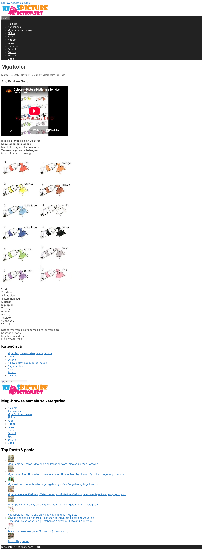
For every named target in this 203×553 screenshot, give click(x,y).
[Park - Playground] (11, 538)
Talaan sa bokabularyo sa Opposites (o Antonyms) (38, 531)
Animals (12, 23)
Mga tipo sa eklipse (13, 336)
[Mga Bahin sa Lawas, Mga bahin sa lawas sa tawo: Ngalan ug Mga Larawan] (11, 460)
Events (12, 372)
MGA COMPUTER (11, 339)
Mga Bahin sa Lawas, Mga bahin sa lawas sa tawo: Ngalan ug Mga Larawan (53, 463)
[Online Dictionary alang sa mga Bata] (25, 14)
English (8, 381)
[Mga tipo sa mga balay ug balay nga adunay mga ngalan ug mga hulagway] (11, 501)
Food (11, 36)
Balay (11, 42)
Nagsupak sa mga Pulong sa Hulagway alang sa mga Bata (42, 514)
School (12, 49)
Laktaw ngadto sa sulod (15, 2)
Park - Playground (18, 541)
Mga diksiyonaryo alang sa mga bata (37, 329)
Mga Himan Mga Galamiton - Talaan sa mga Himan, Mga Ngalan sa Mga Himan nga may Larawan (66, 474)
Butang (12, 55)
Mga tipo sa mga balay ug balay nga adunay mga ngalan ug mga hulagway (53, 504)
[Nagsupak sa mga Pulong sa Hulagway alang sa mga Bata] (11, 511)
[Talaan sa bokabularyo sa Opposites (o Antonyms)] (11, 528)
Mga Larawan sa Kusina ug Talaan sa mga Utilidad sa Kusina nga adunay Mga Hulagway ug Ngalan (67, 494)
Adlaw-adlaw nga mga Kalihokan (27, 362)
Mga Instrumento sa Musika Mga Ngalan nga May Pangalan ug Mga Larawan (53, 484)
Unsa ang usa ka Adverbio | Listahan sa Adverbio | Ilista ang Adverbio (50, 521)
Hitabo (12, 39)
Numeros (13, 46)
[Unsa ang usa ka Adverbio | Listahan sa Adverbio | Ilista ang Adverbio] (51, 517)
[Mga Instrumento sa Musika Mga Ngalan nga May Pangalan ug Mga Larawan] (11, 481)
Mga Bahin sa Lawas (20, 30)
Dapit (11, 58)
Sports (12, 52)
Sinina (11, 33)
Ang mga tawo (16, 366)
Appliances (14, 27)
